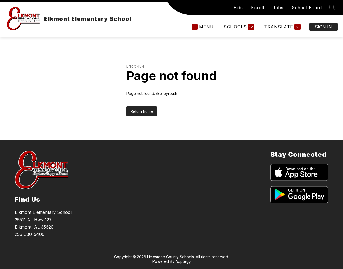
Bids (238, 7)
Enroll (257, 7)
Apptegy (183, 261)
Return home (142, 111)
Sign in (323, 26)
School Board (307, 7)
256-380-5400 (29, 234)
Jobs (278, 7)
